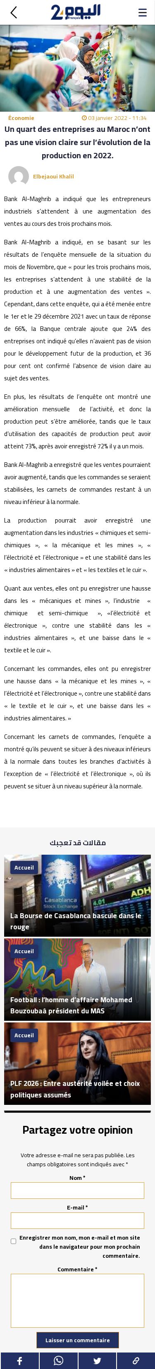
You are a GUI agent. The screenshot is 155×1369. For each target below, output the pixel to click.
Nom (77, 1177)
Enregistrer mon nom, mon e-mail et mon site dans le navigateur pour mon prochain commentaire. (79, 1247)
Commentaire (77, 1269)
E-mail (77, 1207)
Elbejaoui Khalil (53, 176)
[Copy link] (135, 1361)
